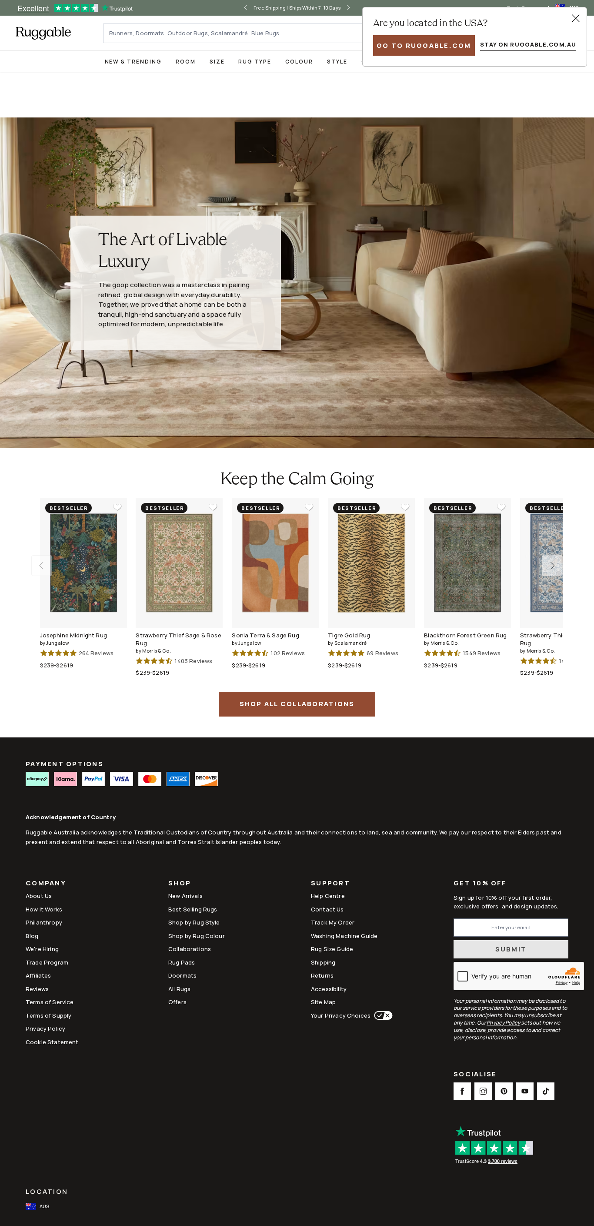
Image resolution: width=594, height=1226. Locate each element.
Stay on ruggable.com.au (528, 44)
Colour (299, 61)
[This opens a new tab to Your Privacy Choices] (381, 1015)
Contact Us (327, 909)
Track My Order (332, 922)
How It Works (44, 909)
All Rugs (179, 989)
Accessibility (329, 989)
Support (330, 884)
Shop (179, 884)
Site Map (323, 1002)
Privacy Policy (45, 1028)
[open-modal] (575, 18)
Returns (322, 975)
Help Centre (328, 896)
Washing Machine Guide (344, 936)
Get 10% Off (480, 883)
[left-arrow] (236, 8)
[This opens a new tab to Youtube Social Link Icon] (525, 1091)
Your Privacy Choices (340, 1015)
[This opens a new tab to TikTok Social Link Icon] (545, 1091)
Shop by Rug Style (194, 922)
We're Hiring (42, 949)
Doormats (182, 975)
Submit (511, 949)
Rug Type (254, 61)
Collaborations (189, 949)
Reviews (37, 989)
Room (186, 61)
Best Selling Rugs (192, 909)
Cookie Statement (52, 1042)
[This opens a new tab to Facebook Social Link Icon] (462, 1091)
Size (217, 61)
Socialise (475, 1075)
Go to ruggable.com (424, 45)
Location (47, 1191)
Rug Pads (181, 962)
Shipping (323, 962)
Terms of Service (49, 1002)
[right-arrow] (357, 8)
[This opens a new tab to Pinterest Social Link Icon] (504, 1091)
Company (46, 884)
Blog (32, 936)
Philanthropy (44, 922)
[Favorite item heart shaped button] (117, 507)
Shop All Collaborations (297, 703)
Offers (177, 1002)
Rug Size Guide (332, 949)
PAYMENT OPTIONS (64, 763)
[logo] (43, 33)
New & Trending (133, 61)
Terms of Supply (48, 1015)
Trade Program (47, 962)
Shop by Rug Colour (196, 936)
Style (337, 61)
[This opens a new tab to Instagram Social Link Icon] (483, 1091)
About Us (39, 896)
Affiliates (38, 975)
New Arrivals (185, 896)
